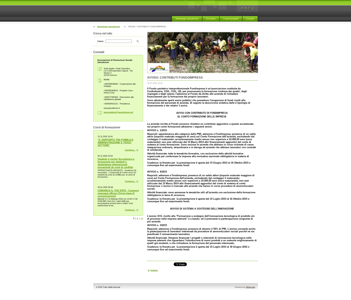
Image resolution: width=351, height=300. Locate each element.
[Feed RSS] (253, 8)
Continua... (130, 150)
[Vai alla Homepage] (242, 8)
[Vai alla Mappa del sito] (246, 8)
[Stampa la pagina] (249, 8)
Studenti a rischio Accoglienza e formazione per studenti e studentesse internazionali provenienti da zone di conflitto (116, 163)
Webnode (250, 287)
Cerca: (100, 41)
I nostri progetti (230, 19)
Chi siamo (211, 19)
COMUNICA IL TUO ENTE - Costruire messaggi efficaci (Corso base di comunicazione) (118, 193)
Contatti (250, 19)
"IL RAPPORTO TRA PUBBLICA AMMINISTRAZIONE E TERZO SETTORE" (115, 142)
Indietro (154, 270)
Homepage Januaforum (187, 19)
